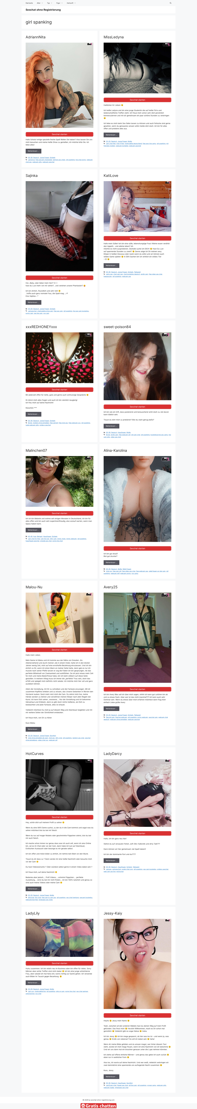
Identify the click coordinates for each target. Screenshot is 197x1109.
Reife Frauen (127, 569)
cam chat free (111, 143)
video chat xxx (43, 740)
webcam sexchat (48, 162)
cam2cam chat (111, 1085)
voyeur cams (151, 1085)
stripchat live (30, 993)
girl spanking (70, 160)
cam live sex (45, 539)
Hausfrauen (122, 432)
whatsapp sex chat (121, 1087)
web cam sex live (110, 871)
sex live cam (38, 313)
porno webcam (142, 717)
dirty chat (59, 738)
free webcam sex (142, 571)
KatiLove (111, 175)
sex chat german (82, 991)
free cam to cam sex (49, 897)
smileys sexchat (45, 425)
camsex (108, 869)
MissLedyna (114, 37)
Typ (48, 3)
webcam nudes (109, 1087)
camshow (31, 160)
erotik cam (144, 274)
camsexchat (32, 311)
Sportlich (53, 735)
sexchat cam (153, 717)
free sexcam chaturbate (44, 160)
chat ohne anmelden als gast (38, 738)
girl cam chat (135, 435)
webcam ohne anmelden (118, 719)
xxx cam (46, 313)
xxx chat (38, 993)
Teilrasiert (137, 272)
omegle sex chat (46, 541)
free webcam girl (124, 435)
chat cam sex (118, 274)
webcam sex (126, 276)
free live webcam (121, 717)
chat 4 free (120, 143)
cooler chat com (127, 869)
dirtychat (31, 897)
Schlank (52, 157)
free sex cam (58, 311)
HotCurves (35, 753)
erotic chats (61, 539)
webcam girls (37, 162)
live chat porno (81, 160)
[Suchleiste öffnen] (170, 3)
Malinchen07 (36, 450)
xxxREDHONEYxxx (41, 327)
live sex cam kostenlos (81, 311)
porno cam (29, 313)
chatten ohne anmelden (41, 423)
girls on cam (60, 991)
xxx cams (135, 573)
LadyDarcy (113, 753)
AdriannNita (36, 37)
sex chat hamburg (72, 897)
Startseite (29, 3)
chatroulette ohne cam (45, 311)
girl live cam (133, 1085)
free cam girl (117, 571)
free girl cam (110, 717)
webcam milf (115, 573)
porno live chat (57, 541)
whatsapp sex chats (46, 899)
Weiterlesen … (33, 151)
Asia (34, 536)
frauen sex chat (122, 1085)
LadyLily (33, 913)
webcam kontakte (122, 146)
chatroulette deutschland (133, 143)
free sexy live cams (149, 143)
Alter (38, 3)
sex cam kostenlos (149, 869)
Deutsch (36, 157)
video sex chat (116, 437)
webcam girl (53, 740)
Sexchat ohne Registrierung (43, 9)
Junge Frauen (44, 157)
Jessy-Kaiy (113, 913)
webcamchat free (32, 899)
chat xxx (109, 571)
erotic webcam (71, 539)
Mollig (130, 141)
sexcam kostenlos (86, 897)
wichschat (120, 871)
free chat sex (63, 423)
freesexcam (108, 276)
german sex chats (59, 160)
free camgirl (54, 423)
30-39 (30, 157)
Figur (58, 3)
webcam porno (125, 573)
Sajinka (32, 175)
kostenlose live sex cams (159, 435)
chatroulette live (40, 991)
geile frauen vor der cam (157, 571)
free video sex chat (155, 274)
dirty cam (53, 539)
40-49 (30, 536)
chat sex (52, 738)
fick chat (38, 897)
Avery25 (110, 587)
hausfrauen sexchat (32, 541)
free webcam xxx (75, 423)
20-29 (108, 141)
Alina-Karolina (115, 450)
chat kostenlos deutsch (132, 274)
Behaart (39, 536)
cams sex (109, 274)
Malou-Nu (34, 587)
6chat (30, 423)
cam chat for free (34, 539)
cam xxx (31, 991)
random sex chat (78, 738)
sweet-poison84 (117, 327)
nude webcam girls (32, 425)
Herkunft (70, 3)
